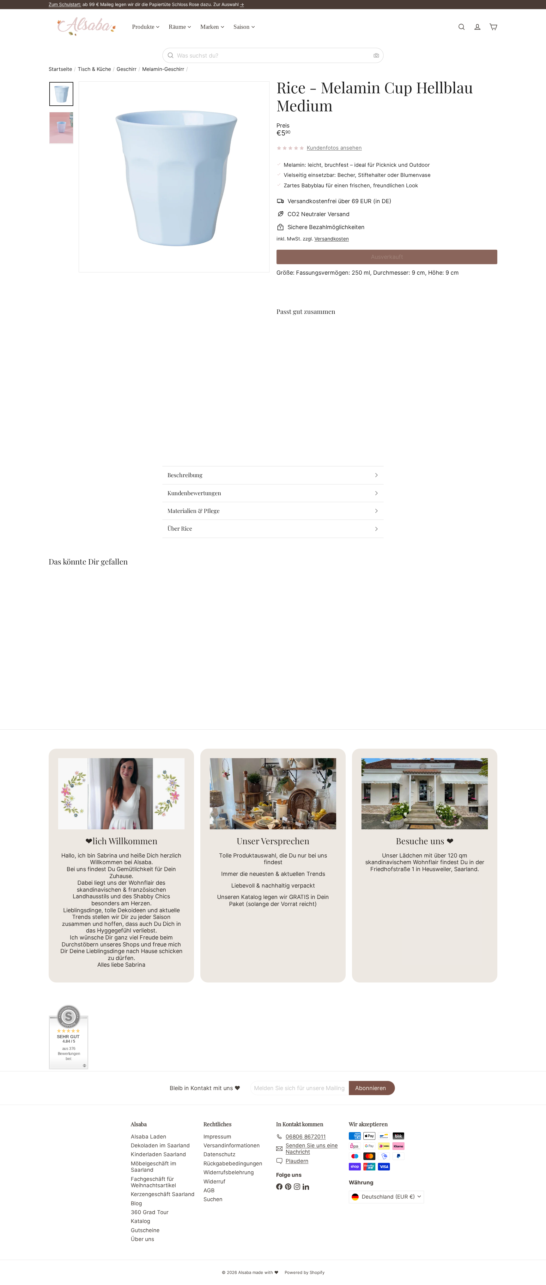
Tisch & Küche (94, 69)
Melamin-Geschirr (163, 69)
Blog (136, 1203)
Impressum (217, 1136)
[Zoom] (174, 177)
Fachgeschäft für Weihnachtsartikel (153, 1182)
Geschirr (126, 69)
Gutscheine (145, 1230)
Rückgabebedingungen (232, 1163)
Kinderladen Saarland (158, 1154)
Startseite (60, 69)
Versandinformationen (231, 1145)
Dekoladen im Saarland (160, 1145)
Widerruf (214, 1181)
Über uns (142, 1239)
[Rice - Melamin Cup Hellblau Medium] (387, 344)
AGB (209, 1190)
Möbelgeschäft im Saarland (153, 1166)
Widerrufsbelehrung (228, 1172)
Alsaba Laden (148, 1136)
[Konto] (477, 27)
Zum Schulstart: (65, 4)
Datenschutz (219, 1154)
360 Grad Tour (149, 1212)
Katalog (140, 1221)
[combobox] (273, 55)
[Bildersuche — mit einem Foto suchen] (376, 55)
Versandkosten (331, 239)
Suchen (212, 1199)
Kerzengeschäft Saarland (163, 1194)
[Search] (170, 55)
